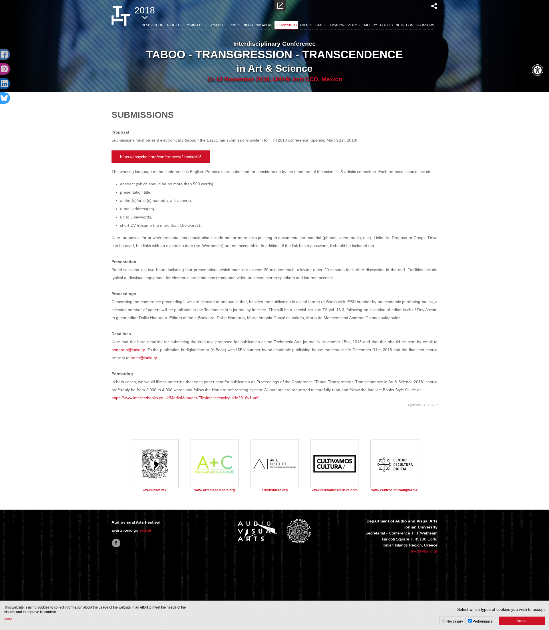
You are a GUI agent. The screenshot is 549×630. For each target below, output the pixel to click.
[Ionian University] (299, 531)
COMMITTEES (196, 25)
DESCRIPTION (152, 25)
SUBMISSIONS (286, 25)
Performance (483, 621)
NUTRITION (404, 25)
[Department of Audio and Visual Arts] (257, 531)
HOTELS (386, 25)
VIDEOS (353, 25)
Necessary (454, 621)
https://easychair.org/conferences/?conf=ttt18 (161, 156)
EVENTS (306, 25)
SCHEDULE (218, 25)
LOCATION (337, 25)
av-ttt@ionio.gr (144, 357)
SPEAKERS (264, 25)
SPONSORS (425, 25)
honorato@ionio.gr (128, 349)
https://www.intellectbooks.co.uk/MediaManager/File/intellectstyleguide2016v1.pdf (185, 398)
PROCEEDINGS (241, 25)
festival (144, 530)
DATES (320, 25)
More (8, 619)
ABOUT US (174, 25)
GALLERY (370, 25)
